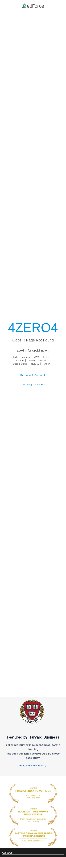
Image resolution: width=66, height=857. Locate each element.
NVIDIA (35, 363)
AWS (36, 357)
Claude (20, 360)
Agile (15, 357)
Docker (31, 360)
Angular (26, 357)
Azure (46, 357)
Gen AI (42, 360)
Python (46, 363)
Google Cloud (20, 363)
